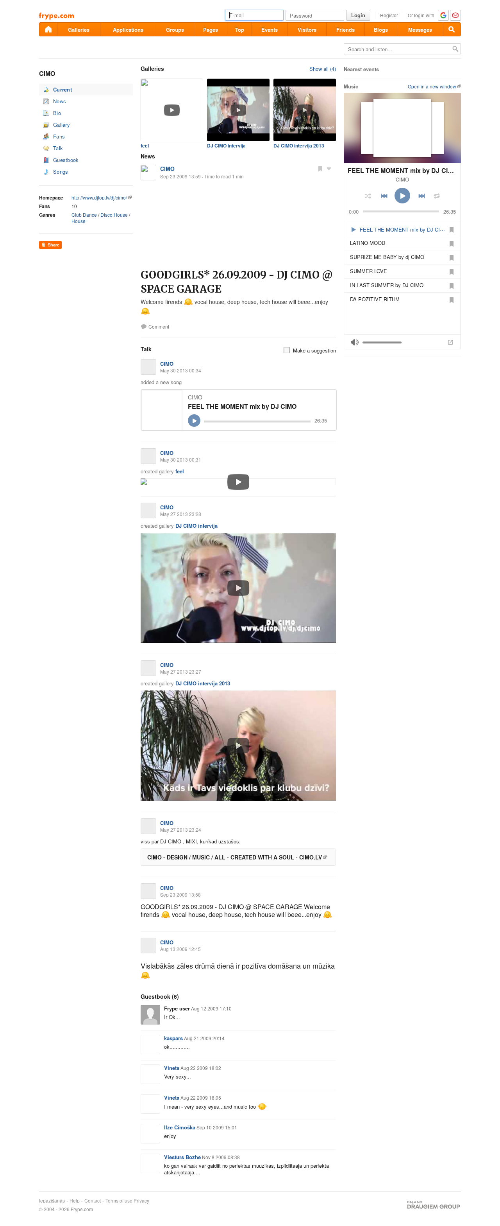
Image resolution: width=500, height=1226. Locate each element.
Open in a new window (432, 86)
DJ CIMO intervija (226, 145)
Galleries (78, 29)
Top (239, 29)
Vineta (171, 1067)
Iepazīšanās (52, 1200)
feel (145, 145)
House (78, 221)
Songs (60, 171)
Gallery (61, 124)
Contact (92, 1200)
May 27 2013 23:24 (180, 829)
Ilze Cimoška (179, 1127)
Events (269, 29)
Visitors (307, 29)
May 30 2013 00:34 (180, 370)
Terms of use (118, 1200)
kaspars (173, 1038)
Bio (57, 113)
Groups (175, 29)
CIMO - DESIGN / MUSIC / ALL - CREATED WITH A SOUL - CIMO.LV (234, 857)
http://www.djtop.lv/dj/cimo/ (99, 197)
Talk (58, 148)
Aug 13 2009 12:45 (180, 949)
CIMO (167, 169)
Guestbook (66, 160)
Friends (345, 29)
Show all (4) (322, 68)
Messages (420, 29)
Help (75, 1200)
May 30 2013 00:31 (180, 459)
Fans (59, 136)
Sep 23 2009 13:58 (180, 894)
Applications (128, 29)
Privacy (141, 1200)
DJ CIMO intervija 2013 (298, 145)
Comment (158, 327)
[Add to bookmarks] (320, 168)
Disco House (114, 214)
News (59, 101)
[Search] (452, 29)
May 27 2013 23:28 (180, 514)
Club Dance (84, 214)
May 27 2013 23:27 (180, 671)
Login (358, 15)
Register (389, 15)
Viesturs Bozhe (182, 1157)
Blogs (381, 29)
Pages (210, 29)
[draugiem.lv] (48, 29)
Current (62, 89)
